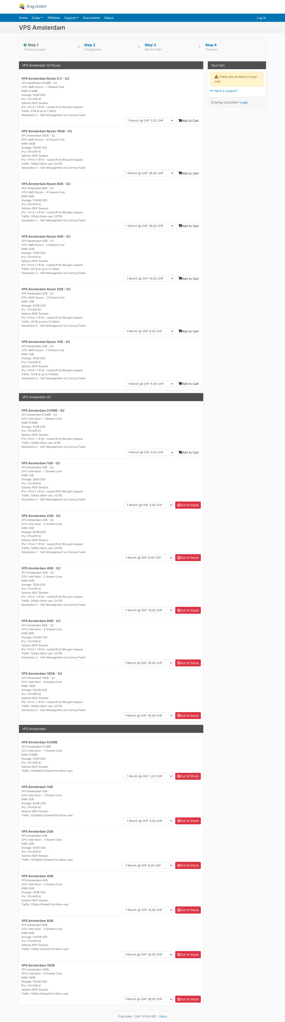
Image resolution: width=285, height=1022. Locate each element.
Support (70, 18)
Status (109, 18)
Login (244, 102)
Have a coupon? (225, 91)
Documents (91, 18)
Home (23, 18)
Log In (261, 18)
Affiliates (53, 18)
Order (36, 18)
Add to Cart (190, 120)
